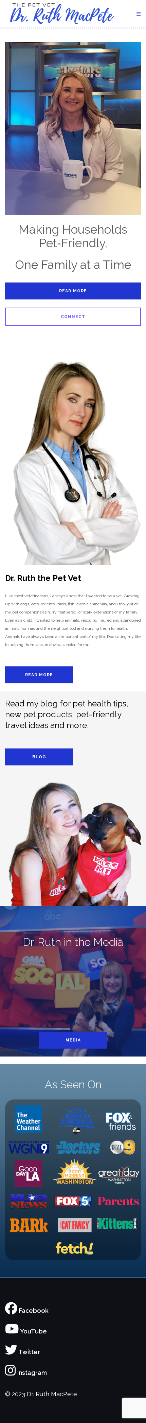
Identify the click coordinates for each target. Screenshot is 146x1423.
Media (73, 1040)
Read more (39, 674)
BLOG (39, 757)
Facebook (33, 1310)
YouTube (33, 1331)
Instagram (31, 1372)
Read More (73, 291)
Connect (73, 316)
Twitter (28, 1352)
